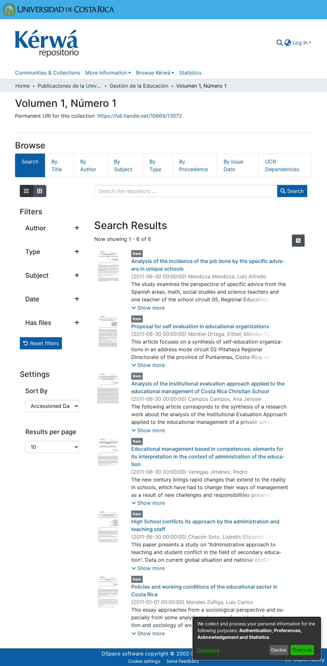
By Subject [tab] (123, 165)
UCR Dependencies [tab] (282, 165)
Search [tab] (30, 161)
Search (294, 191)
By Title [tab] (56, 165)
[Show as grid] (39, 191)
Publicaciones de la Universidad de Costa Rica (70, 86)
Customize (208, 650)
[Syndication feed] (298, 240)
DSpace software (122, 653)
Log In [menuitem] (300, 42)
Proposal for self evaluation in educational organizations (200, 326)
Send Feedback (182, 661)
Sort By (36, 391)
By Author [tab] (88, 165)
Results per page (50, 432)
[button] (148, 308)
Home (22, 86)
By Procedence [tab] (193, 165)
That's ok (302, 650)
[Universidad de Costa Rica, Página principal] (58, 9)
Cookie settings (144, 661)
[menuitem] (288, 42)
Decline (278, 650)
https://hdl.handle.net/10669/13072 (139, 116)
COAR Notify (308, 659)
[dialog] (257, 638)
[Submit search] (280, 42)
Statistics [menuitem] (190, 72)
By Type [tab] (155, 165)
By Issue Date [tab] (233, 165)
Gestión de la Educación (139, 86)
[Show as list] (26, 191)
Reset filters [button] (43, 343)
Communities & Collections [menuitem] (47, 72)
